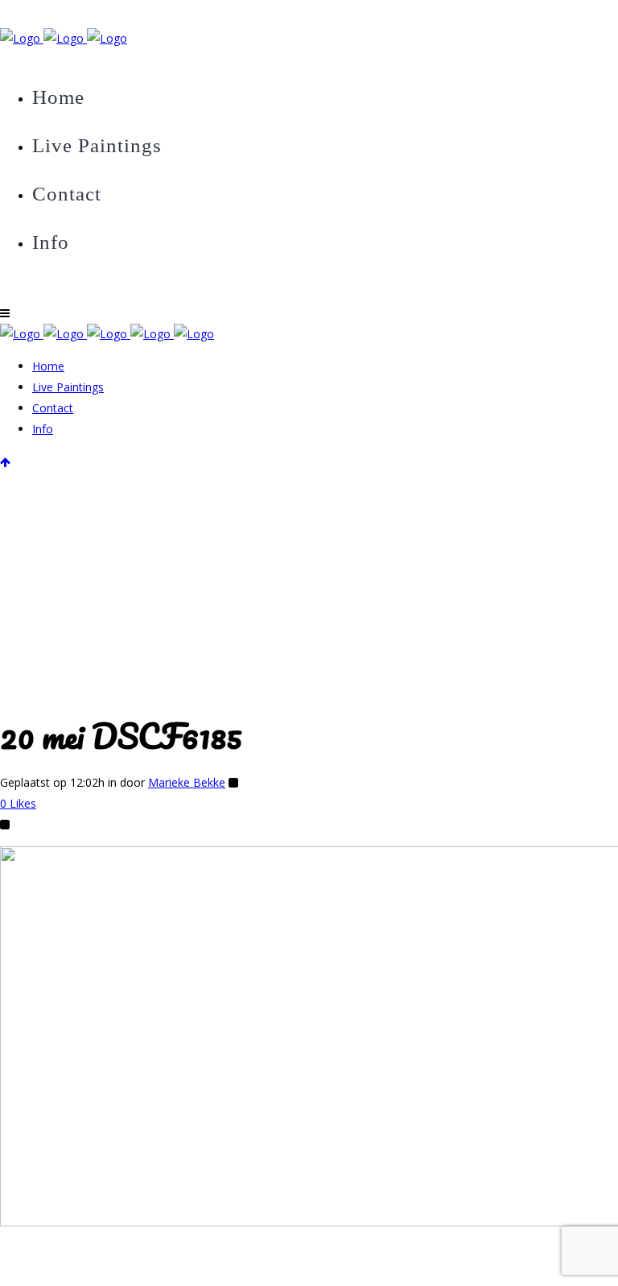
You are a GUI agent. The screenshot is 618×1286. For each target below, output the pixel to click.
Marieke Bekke (186, 782)
